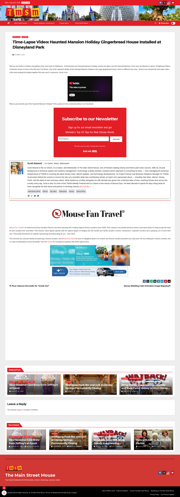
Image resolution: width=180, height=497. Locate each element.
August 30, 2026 (17, 391)
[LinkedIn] (38, 196)
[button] (155, 23)
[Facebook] (28, 196)
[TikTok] (32, 196)
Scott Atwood (116, 446)
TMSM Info (64, 23)
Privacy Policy (154, 494)
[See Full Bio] (90, 186)
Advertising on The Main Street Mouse (162, 491)
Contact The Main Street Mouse (139, 491)
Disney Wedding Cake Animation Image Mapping (146, 286)
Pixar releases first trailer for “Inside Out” (30, 286)
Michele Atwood (33, 446)
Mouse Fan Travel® (16, 227)
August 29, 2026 (144, 446)
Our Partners (82, 23)
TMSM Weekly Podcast (44, 23)
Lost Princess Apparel (167, 494)
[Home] (8, 23)
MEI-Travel (48, 242)
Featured (25, 37)
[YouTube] (35, 196)
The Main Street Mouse (30, 475)
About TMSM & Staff (108, 491)
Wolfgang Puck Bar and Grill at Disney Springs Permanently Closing (68, 440)
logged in (20, 410)
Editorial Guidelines (122, 491)
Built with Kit (90, 151)
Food (19, 381)
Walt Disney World (28, 381)
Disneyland (16, 37)
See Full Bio (84, 187)
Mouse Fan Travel (68, 239)
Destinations (21, 23)
